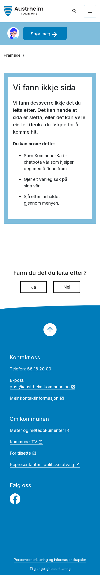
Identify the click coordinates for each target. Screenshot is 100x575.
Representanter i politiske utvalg (42, 464)
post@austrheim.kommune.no (40, 386)
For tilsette (20, 453)
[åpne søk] (75, 11)
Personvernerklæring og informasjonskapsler (50, 560)
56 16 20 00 (39, 368)
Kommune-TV (23, 441)
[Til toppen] (50, 329)
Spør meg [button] (45, 34)
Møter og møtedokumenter (37, 430)
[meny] (90, 11)
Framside (12, 55)
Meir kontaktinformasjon (34, 398)
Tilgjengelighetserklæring (50, 569)
